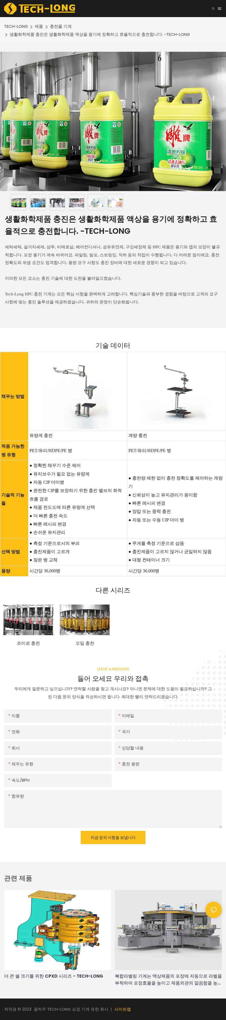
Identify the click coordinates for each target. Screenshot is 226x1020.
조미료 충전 (28, 643)
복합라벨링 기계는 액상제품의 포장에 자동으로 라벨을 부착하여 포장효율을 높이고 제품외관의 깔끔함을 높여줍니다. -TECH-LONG (168, 980)
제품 (39, 26)
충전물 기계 (61, 26)
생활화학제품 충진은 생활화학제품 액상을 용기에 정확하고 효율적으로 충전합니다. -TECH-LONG (100, 34)
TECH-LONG (16, 26)
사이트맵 (122, 1009)
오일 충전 (85, 643)
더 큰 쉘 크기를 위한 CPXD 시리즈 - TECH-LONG (53, 976)
